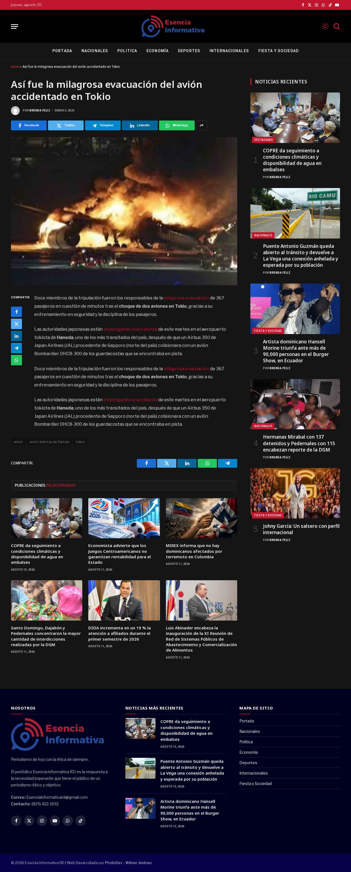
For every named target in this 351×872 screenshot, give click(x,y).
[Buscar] (336, 26)
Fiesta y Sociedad (278, 51)
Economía (157, 51)
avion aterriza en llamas (49, 442)
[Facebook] (16, 312)
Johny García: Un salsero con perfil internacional (301, 529)
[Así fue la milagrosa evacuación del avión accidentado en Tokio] (124, 211)
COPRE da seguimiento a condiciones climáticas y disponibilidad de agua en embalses (37, 554)
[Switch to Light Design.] (325, 26)
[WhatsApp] (16, 360)
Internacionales (229, 51)
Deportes (189, 51)
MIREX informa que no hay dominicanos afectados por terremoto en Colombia (194, 551)
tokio (80, 442)
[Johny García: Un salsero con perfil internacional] (295, 493)
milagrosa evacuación (186, 298)
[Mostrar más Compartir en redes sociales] (201, 125)
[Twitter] (16, 324)
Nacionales (94, 51)
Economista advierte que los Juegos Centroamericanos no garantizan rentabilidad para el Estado (119, 554)
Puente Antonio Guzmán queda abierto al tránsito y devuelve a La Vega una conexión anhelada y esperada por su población (300, 255)
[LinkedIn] (16, 336)
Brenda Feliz (39, 110)
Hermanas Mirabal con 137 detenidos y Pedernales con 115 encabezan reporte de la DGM (299, 443)
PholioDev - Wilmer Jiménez (128, 862)
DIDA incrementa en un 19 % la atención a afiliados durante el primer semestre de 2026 (119, 633)
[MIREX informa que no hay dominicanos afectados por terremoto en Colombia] (201, 518)
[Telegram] (16, 348)
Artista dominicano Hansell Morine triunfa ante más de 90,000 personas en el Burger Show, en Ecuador (296, 351)
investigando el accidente (130, 329)
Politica (127, 51)
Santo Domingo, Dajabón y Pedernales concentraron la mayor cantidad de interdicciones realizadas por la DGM (46, 636)
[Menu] (14, 26)
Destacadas (263, 139)
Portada (62, 51)
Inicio (15, 67)
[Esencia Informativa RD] (175, 26)
